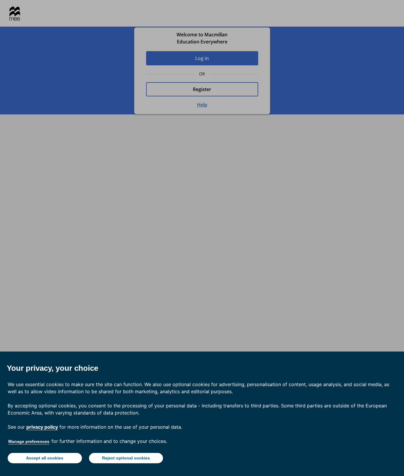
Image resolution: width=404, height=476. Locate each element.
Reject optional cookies (126, 458)
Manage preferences (28, 441)
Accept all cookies (44, 458)
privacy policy (42, 427)
